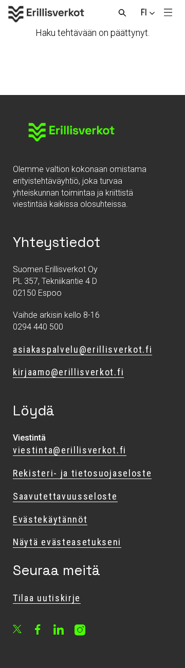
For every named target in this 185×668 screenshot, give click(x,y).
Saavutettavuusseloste (65, 496)
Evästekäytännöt (50, 519)
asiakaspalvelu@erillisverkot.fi (82, 349)
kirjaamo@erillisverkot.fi (68, 372)
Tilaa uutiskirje (47, 598)
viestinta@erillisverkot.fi (69, 450)
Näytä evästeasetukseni (67, 542)
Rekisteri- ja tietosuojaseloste (82, 473)
